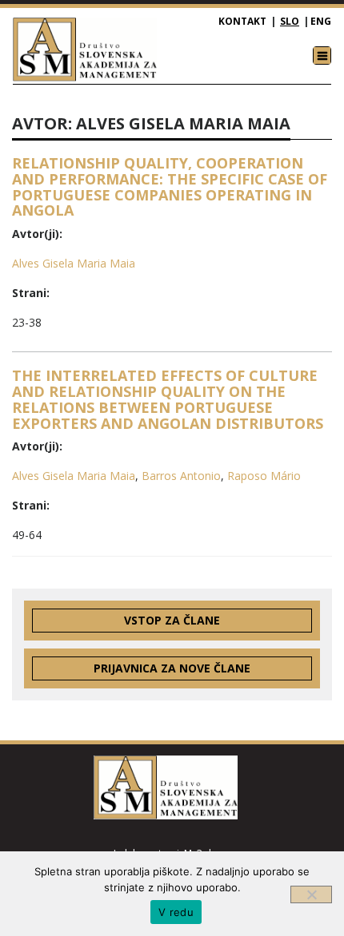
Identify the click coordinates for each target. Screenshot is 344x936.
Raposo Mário (264, 475)
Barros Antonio (181, 475)
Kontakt (242, 21)
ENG (320, 21)
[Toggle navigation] (322, 55)
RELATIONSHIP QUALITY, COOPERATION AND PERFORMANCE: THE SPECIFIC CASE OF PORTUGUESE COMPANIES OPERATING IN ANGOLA (169, 186)
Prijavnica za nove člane (172, 668)
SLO (289, 21)
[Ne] (311, 894)
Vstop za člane (172, 620)
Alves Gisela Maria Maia (73, 263)
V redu (176, 912)
